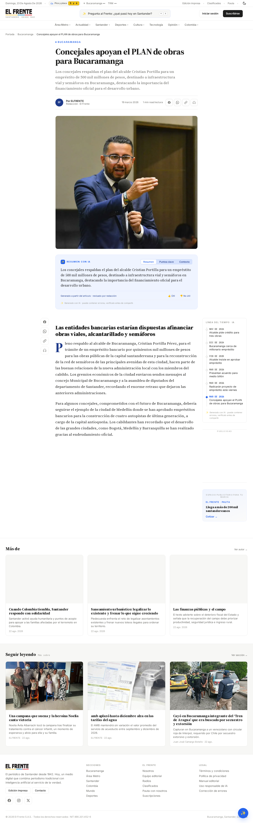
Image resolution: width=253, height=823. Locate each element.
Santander (102, 24)
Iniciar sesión (210, 13)
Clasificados (214, 3)
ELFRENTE (77, 101)
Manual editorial (209, 781)
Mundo (90, 790)
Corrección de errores (213, 790)
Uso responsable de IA (213, 785)
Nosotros (148, 770)
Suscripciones (151, 795)
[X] (28, 800)
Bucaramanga (25, 34)
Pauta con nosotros (155, 790)
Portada (10, 34)
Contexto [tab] (184, 261)
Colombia (191, 24)
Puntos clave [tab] (166, 261)
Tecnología (156, 24)
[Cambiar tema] (244, 3)
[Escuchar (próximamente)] (194, 102)
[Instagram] (19, 800)
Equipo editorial (152, 776)
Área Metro (62, 24)
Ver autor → (240, 549)
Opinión (173, 24)
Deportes (121, 24)
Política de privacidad (212, 776)
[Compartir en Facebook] (169, 102)
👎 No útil (185, 295)
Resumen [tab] (148, 261)
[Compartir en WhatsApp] (177, 102)
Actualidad (83, 24)
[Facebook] (9, 800)
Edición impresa (191, 3)
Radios (147, 781)
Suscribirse (233, 13)
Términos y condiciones (214, 770)
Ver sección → (239, 655)
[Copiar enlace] (185, 102)
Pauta (231, 3)
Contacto (40, 790)
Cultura (138, 24)
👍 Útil (171, 295)
